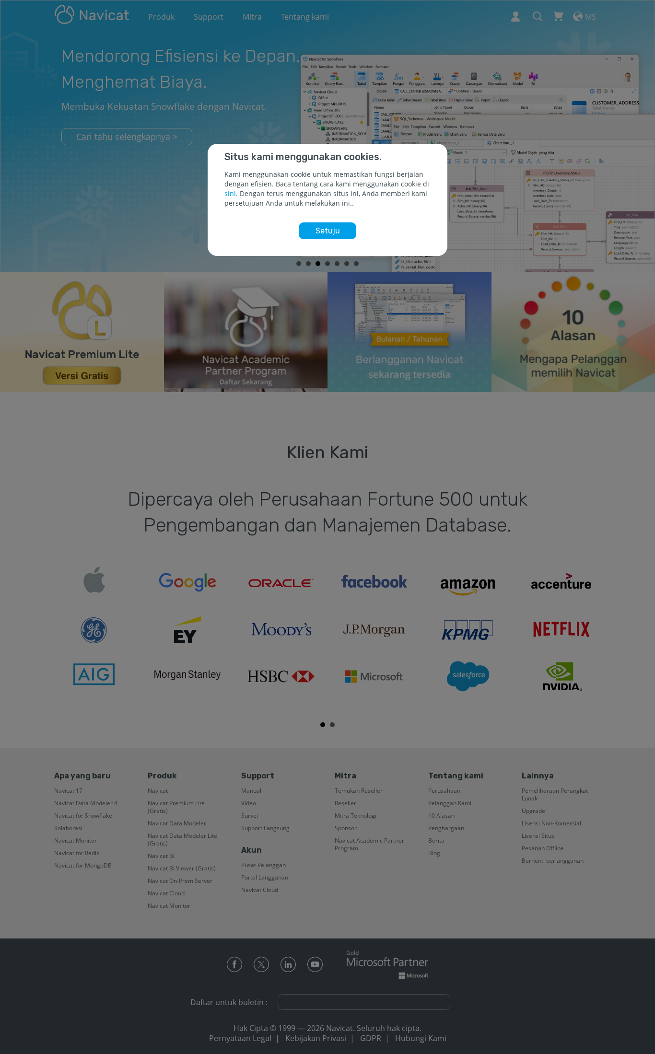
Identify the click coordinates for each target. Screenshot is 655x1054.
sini (230, 193)
